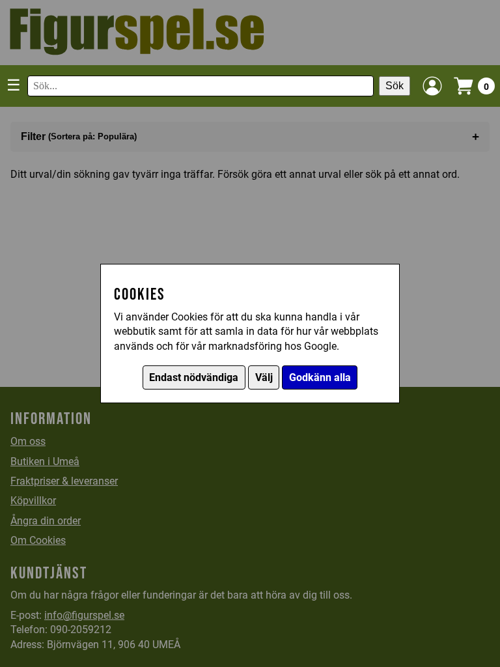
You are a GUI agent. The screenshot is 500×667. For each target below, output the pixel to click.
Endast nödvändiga (193, 377)
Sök (394, 85)
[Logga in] (432, 86)
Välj (264, 377)
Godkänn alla (320, 377)
